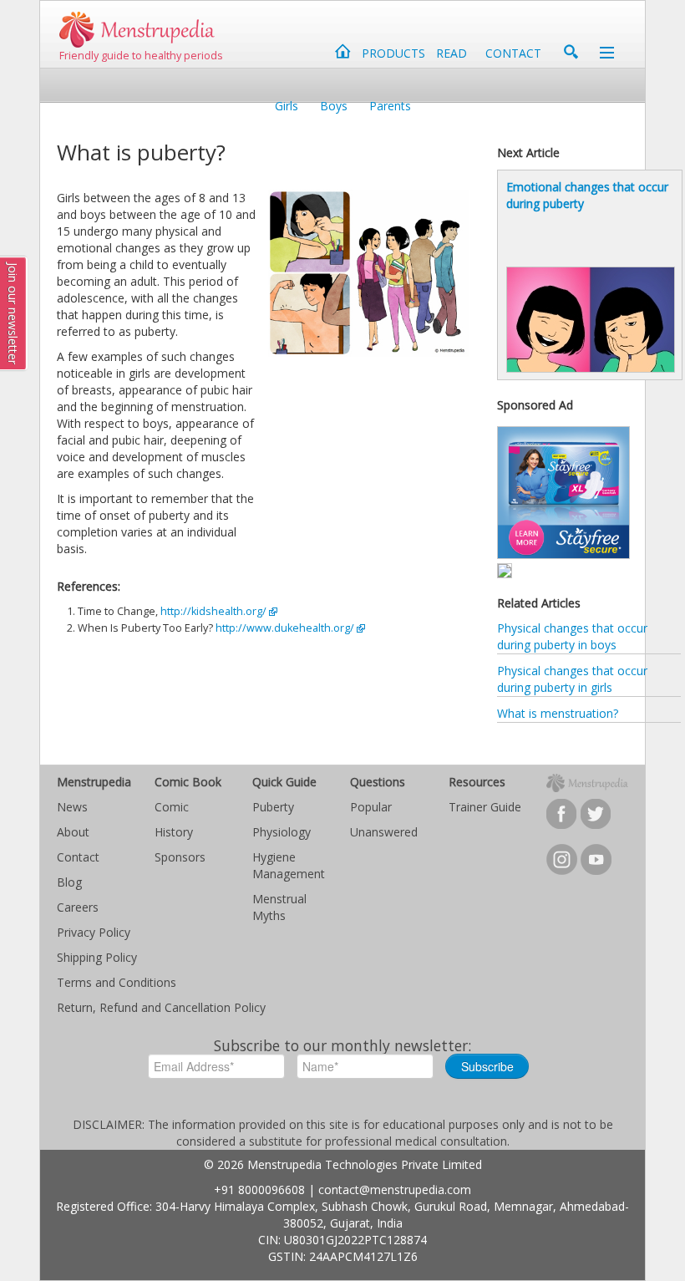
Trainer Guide (485, 807)
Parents (390, 106)
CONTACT (513, 53)
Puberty (273, 807)
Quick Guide (284, 782)
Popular (371, 807)
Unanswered (384, 832)
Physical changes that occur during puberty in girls (572, 679)
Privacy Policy (93, 932)
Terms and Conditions (116, 982)
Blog (69, 882)
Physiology (281, 832)
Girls (286, 106)
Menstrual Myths (279, 907)
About (73, 832)
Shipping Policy (97, 957)
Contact (78, 857)
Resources (477, 782)
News (72, 807)
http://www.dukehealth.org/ (285, 628)
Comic (172, 807)
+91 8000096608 (259, 1189)
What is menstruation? (557, 713)
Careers (78, 907)
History (174, 832)
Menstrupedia (94, 782)
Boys (334, 106)
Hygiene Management (288, 865)
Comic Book (188, 782)
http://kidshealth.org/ (213, 611)
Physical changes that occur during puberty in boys (572, 636)
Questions (377, 782)
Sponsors (180, 857)
